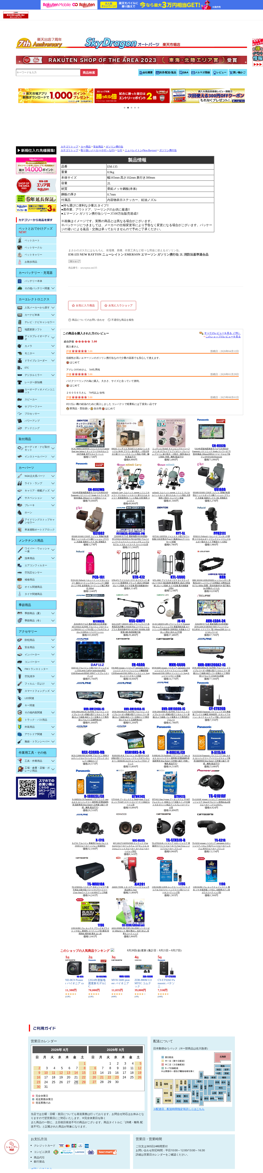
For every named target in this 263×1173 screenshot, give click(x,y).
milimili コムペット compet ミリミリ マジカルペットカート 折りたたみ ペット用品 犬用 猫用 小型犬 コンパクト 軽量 (171, 495)
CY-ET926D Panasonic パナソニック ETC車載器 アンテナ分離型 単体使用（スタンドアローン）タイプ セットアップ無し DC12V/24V (211, 714)
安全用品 (98, 146)
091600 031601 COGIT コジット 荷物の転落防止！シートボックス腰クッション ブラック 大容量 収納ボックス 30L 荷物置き (211, 495)
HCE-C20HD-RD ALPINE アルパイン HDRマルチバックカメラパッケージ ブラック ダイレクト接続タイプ (90, 758)
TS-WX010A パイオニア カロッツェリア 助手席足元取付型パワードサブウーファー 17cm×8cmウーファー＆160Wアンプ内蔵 (90, 889)
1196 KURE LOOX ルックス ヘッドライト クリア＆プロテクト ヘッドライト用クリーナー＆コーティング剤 (171, 889)
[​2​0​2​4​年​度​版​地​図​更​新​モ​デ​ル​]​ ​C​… (97, 983)
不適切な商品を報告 (122, 319)
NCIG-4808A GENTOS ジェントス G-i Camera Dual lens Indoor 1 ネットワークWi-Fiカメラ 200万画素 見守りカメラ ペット (90, 451)
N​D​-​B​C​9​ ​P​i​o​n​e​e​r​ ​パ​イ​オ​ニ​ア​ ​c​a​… (74, 983)
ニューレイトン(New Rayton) (141, 150)
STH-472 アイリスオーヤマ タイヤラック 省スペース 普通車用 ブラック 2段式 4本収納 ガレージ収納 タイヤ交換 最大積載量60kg (130, 583)
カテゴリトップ (69, 146)
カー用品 (86, 146)
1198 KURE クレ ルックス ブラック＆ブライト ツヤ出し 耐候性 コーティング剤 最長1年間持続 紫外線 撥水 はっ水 (90, 931)
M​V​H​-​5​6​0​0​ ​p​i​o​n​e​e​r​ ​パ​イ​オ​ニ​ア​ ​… (120, 983)
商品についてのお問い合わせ (88, 319)
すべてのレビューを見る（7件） (222, 333)
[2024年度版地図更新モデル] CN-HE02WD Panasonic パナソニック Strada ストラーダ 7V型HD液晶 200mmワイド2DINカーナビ (90, 495)
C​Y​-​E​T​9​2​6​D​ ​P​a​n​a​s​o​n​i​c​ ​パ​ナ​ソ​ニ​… (166, 983)
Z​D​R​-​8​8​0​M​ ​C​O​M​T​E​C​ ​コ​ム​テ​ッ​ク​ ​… (143, 983)
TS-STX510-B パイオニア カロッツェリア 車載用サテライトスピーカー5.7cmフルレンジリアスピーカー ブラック (171, 846)
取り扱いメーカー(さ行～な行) (98, 150)
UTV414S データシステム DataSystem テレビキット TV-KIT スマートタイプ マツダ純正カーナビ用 (130, 802)
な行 (119, 150)
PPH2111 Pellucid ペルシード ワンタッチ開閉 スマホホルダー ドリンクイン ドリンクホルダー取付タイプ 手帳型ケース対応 (211, 539)
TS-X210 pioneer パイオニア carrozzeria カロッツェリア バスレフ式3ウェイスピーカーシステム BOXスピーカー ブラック (211, 846)
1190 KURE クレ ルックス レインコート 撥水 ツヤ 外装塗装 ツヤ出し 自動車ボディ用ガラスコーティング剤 (211, 889)
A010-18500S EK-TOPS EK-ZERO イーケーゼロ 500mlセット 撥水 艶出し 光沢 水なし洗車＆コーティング (130, 931)
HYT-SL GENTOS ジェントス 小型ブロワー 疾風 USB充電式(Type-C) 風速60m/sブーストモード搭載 (171, 539)
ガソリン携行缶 (114, 146)
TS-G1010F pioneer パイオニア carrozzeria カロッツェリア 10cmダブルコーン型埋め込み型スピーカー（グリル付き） (211, 802)
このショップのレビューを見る (223, 336)
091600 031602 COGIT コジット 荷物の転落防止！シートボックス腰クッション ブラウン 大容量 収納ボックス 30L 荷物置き (90, 539)
